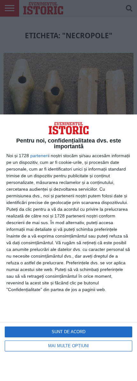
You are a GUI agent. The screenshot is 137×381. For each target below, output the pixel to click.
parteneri (39, 155)
